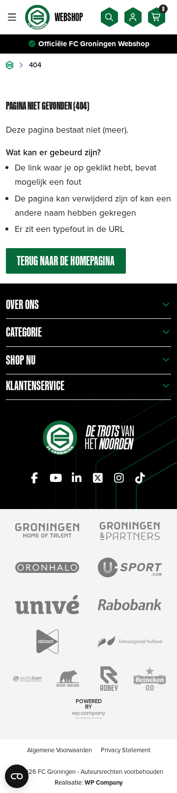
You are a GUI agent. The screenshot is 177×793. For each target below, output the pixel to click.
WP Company (104, 782)
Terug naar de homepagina (66, 260)
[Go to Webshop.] (9, 65)
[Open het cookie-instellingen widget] (17, 776)
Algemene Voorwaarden (59, 749)
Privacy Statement (125, 749)
